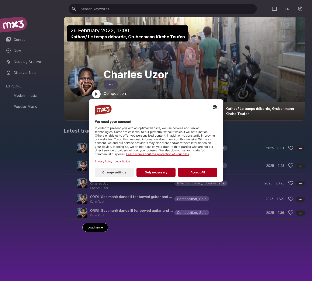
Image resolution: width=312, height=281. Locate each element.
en (287, 9)
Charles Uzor (136, 74)
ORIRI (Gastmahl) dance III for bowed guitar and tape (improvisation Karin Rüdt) (131, 210)
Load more (95, 227)
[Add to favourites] (290, 148)
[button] (184, 183)
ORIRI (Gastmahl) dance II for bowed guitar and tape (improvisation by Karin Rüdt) (131, 197)
